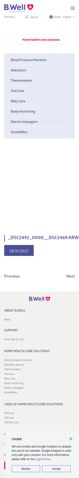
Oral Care (17, 90)
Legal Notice (43, 459)
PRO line (8, 417)
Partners (9, 17)
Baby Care (18, 101)
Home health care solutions (41, 39)
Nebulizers (18, 70)
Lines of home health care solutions (33, 404)
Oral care (9, 373)
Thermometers (21, 80)
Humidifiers (19, 132)
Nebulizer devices (14, 364)
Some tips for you (14, 339)
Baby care (9, 378)
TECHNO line (11, 422)
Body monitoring (23, 111)
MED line (9, 413)
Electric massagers (24, 121)
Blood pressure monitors (18, 360)
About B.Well (14, 310)
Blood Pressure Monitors (29, 60)
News (7, 319)
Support (11, 330)
